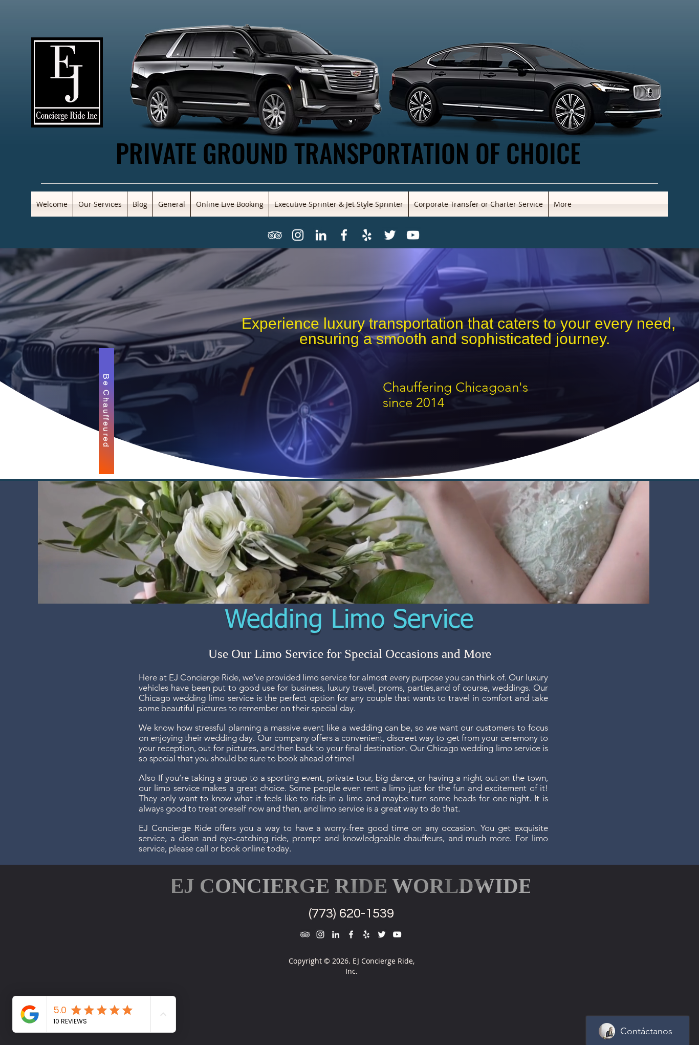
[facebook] (344, 235)
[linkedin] (321, 235)
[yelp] (367, 235)
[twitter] (390, 235)
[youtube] (413, 235)
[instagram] (297, 235)
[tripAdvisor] (274, 235)
